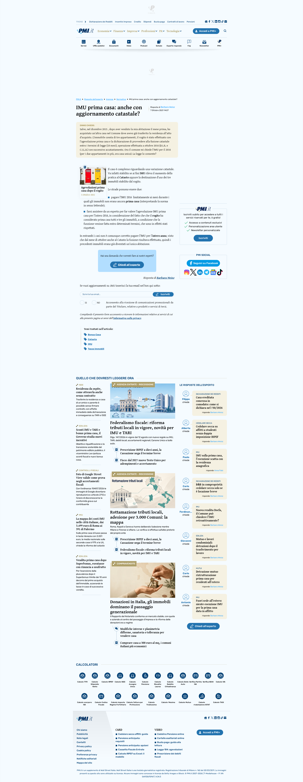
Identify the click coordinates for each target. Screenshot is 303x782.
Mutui (199, 568)
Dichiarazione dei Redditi (101, 22)
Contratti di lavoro (175, 22)
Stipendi (147, 22)
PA (160, 31)
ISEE (81, 385)
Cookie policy (84, 750)
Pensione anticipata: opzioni (133, 745)
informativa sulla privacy (127, 318)
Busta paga (159, 22)
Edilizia (83, 426)
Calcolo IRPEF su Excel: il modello (130, 755)
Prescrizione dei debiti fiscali (167, 755)
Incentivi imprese (123, 22)
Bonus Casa (94, 334)
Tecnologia (172, 31)
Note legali (82, 738)
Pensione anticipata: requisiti (128, 740)
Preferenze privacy (87, 754)
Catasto (92, 339)
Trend (79, 22)
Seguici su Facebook (205, 263)
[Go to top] (262, 771)
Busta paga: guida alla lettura (167, 744)
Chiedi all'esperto (129, 264)
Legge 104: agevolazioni (170, 749)
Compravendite (126, 563)
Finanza (118, 31)
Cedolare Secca (204, 423)
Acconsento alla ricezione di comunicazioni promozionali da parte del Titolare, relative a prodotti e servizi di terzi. (139, 304)
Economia (103, 31)
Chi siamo (82, 730)
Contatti (81, 742)
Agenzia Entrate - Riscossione (135, 384)
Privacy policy (84, 746)
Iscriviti (203, 238)
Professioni (148, 31)
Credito (137, 22)
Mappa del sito (84, 762)
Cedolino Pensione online (170, 734)
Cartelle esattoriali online (170, 738)
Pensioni (191, 22)
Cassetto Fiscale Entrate (131, 749)
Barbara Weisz (168, 107)
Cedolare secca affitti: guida (133, 734)
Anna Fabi (218, 470)
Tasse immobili (96, 349)
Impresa (132, 31)
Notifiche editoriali (87, 758)
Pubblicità (82, 734)
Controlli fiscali (89, 470)
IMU (90, 344)
